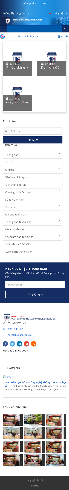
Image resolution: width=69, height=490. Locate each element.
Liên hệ (35, 485)
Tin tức (9, 162)
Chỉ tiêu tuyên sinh (16, 214)
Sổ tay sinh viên (14, 199)
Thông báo (11, 155)
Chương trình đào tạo (18, 192)
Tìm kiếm (32, 140)
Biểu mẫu (10, 207)
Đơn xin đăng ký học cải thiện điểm (52, 67)
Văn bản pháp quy (16, 177)
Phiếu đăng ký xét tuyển (18, 67)
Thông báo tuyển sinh (18, 222)
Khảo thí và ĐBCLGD (17, 244)
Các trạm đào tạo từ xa (19, 237)
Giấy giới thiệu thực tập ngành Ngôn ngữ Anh (18, 102)
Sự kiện (9, 169)
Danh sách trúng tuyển (18, 251)
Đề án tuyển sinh (15, 229)
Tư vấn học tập (27, 36)
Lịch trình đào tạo (15, 184)
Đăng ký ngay (35, 294)
